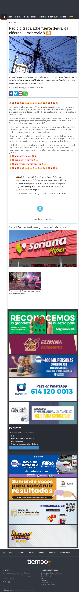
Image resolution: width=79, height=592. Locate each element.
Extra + (71, 17)
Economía (42, 17)
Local (10, 17)
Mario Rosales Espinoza (50, 577)
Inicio (10, 23)
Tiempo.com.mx (8, 590)
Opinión (26, 17)
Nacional (18, 17)
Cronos (34, 17)
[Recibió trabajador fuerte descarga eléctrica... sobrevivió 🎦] (11, 93)
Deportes (63, 17)
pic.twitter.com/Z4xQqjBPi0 (28, 189)
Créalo (16, 23)
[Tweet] (16, 93)
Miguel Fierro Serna (51, 573)
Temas (4, 22)
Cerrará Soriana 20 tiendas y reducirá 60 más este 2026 (39, 227)
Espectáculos (53, 17)
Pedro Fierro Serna (51, 575)
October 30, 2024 (59, 193)
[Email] (20, 93)
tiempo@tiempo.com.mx (50, 584)
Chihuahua (46, 582)
